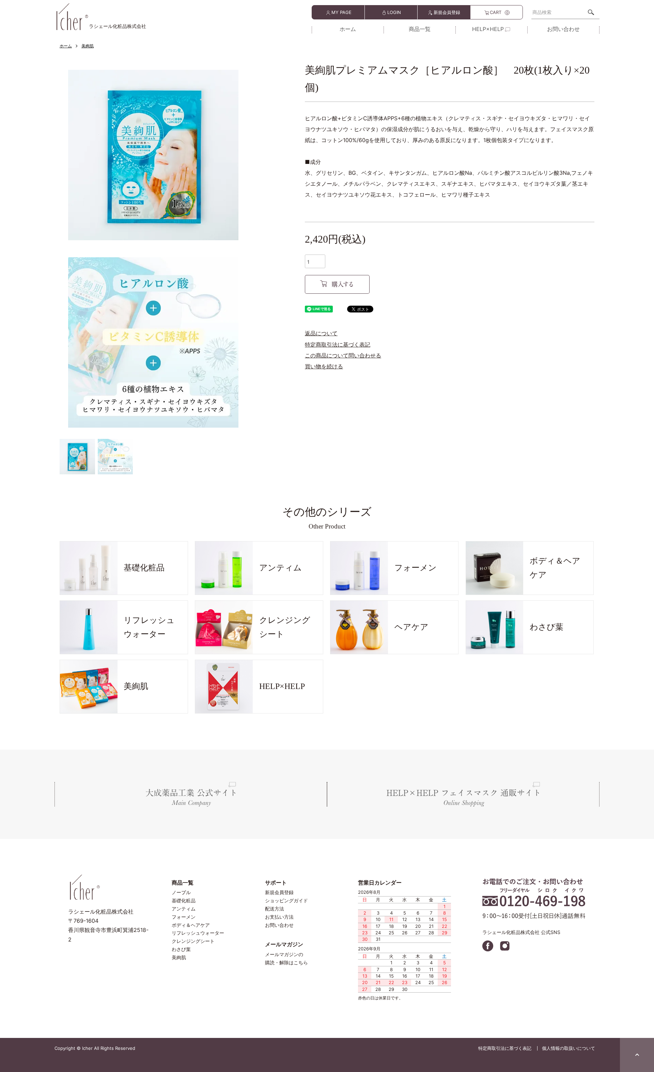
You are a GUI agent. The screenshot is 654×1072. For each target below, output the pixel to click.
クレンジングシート (193, 941)
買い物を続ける (324, 366)
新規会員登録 (447, 12)
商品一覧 (420, 29)
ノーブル (181, 892)
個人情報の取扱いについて (568, 1048)
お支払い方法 (279, 917)
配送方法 (274, 909)
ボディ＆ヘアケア (191, 925)
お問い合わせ (563, 29)
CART (499, 12)
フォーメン (184, 917)
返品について (321, 333)
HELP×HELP (488, 29)
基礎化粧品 (184, 900)
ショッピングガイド (286, 900)
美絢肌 (87, 45)
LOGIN (394, 12)
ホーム (348, 29)
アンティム (184, 909)
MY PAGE (341, 12)
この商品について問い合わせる (343, 355)
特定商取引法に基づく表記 (337, 344)
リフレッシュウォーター (198, 933)
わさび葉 (181, 949)
